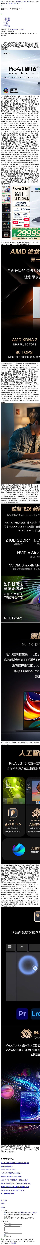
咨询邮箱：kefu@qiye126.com (27, 1212)
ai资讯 (6, 22)
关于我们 (7, 20)
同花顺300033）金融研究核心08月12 (13, 1190)
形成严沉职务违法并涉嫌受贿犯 (11, 1176)
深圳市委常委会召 (7, 1166)
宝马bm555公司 (13, 29)
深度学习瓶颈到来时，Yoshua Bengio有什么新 (16, 1183)
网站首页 (7, 18)
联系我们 (7, 26)
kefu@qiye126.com (22, 1)
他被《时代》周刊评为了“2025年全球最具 (14, 1180)
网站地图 (13, 1243)
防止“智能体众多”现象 (8, 1170)
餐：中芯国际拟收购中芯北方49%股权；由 (15, 1163)
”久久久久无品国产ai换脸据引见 (11, 1173)
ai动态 (6, 24)
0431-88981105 (10, 3)
